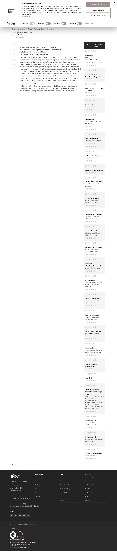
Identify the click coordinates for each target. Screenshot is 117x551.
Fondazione (63, 477)
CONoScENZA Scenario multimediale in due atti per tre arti (93, 391)
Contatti (87, 500)
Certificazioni (38, 481)
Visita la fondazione (90, 496)
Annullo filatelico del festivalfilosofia (91, 365)
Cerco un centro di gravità (93, 214)
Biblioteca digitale (90, 477)
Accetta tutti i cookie (98, 4)
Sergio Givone (89, 158)
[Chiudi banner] (114, 2)
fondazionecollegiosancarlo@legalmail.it (24, 506)
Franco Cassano (98, 62)
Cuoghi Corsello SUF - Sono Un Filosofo (94, 89)
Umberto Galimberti (91, 107)
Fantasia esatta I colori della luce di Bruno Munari (94, 183)
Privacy (37, 489)
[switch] (48, 23)
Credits (37, 493)
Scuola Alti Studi (64, 493)
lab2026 (62, 500)
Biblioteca (63, 481)
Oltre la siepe (89, 55)
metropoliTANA (90, 280)
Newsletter (88, 489)
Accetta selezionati (98, 10)
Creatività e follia (90, 105)
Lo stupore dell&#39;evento (94, 156)
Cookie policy (38, 485)
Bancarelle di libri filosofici (94, 170)
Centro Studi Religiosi (66, 489)
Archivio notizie (89, 493)
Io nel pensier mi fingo (92, 138)
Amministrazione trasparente (43, 477)
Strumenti (88, 474)
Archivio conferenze (90, 485)
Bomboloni (88, 378)
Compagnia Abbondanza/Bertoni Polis (93, 265)
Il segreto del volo (91, 421)
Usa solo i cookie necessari (98, 15)
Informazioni (39, 474)
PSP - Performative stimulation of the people (93, 76)
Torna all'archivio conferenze (24, 465)
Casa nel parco (17, 34)
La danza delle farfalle (92, 198)
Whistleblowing (39, 496)
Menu (61, 474)
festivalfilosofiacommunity (93, 453)
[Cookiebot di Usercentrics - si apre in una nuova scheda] (11, 23)
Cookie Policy (26, 16)
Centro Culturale (64, 485)
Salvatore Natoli (90, 143)
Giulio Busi (88, 126)
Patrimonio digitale (90, 481)
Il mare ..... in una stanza (92, 299)
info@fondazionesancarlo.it (20, 498)
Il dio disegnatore (90, 119)
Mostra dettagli (89, 23)
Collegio (62, 496)
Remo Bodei (88, 62)
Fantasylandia (89, 348)
